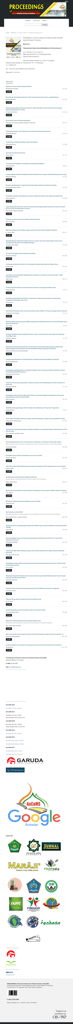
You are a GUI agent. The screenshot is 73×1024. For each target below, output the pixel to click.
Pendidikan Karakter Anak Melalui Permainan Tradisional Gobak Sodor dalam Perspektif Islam (34, 196)
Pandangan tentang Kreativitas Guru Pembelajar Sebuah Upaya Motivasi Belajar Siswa (32, 264)
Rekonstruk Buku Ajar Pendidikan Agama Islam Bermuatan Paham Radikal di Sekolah (31, 230)
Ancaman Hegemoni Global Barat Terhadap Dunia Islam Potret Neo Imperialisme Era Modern (34, 645)
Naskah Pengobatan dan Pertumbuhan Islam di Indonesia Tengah (25, 610)
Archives (36, 20)
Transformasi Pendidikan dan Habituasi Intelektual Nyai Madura (25, 163)
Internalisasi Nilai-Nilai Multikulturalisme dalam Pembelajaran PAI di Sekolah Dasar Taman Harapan (36, 466)
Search (45, 24)
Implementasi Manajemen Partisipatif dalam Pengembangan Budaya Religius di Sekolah (32, 359)
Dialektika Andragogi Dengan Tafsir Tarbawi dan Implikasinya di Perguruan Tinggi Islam (32, 408)
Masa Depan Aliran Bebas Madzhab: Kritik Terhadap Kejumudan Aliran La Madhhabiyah (32, 97)
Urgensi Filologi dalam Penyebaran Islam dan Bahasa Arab (23, 599)
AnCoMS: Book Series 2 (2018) (15, 744)
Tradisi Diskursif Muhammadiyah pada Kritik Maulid (21, 142)
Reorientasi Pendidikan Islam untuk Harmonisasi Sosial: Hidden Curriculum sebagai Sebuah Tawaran (36, 311)
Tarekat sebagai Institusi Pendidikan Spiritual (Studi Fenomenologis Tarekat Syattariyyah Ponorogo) (36, 174)
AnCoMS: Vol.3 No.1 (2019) (14, 733)
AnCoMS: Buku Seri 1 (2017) (14, 751)
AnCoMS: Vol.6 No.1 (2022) (14, 708)
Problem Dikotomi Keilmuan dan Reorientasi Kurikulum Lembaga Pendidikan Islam (31, 287)
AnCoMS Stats (10, 975)
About (44, 20)
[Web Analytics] (9, 972)
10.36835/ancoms (15, 667)
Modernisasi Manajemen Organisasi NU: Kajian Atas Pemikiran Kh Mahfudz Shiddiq (31, 185)
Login (66, 1)
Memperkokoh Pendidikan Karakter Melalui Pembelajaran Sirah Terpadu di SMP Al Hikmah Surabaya (36, 490)
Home (7, 32)
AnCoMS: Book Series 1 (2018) (15, 740)
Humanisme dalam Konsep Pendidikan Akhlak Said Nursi (23, 219)
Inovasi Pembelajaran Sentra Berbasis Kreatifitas (20, 253)
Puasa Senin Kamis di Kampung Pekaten (18, 120)
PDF (9, 91)
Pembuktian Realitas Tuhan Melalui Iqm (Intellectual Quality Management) (28, 131)
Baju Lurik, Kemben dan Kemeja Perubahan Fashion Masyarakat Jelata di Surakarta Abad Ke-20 (34, 634)
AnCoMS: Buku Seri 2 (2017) (14, 754)
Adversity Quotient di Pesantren (15, 153)
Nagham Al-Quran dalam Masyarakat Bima (19, 86)
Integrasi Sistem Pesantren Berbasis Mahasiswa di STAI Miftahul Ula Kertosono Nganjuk (32, 588)
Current (28, 20)
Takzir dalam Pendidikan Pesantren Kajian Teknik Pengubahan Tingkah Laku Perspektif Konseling (35, 418)
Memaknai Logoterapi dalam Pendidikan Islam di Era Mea (23, 501)
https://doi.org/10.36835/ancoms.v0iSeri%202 (22, 68)
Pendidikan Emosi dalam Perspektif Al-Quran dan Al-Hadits (24, 455)
